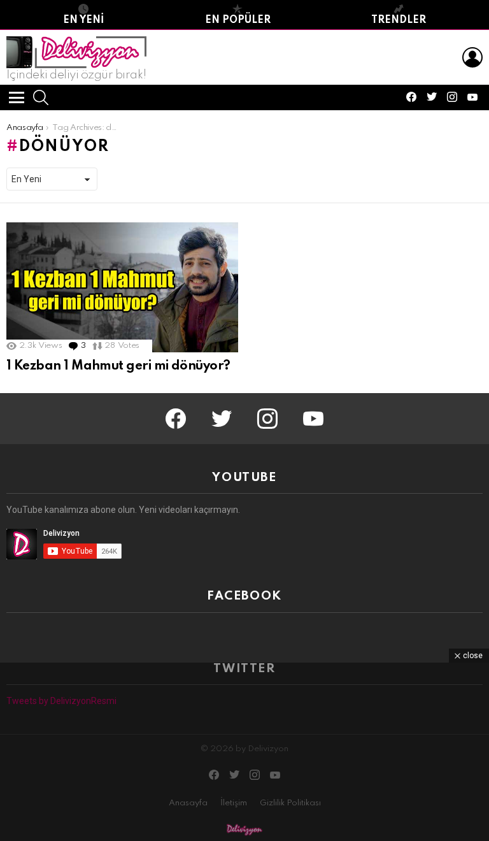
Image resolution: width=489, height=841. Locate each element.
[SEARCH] (40, 97)
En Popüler (238, 20)
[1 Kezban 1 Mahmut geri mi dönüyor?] (122, 287)
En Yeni (83, 20)
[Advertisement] (244, 752)
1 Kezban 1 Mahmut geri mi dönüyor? (118, 366)
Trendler (398, 20)
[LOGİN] (472, 57)
